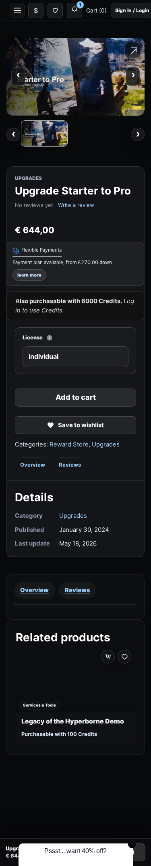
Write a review (76, 205)
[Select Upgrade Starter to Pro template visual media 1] (44, 133)
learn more (29, 275)
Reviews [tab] (77, 590)
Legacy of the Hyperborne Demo (72, 721)
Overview (32, 464)
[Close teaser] (132, 844)
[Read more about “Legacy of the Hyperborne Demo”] (108, 656)
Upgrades (106, 444)
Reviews (70, 464)
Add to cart (76, 397)
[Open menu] (17, 10)
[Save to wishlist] (124, 656)
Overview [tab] (34, 590)
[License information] (49, 337)
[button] (76, 854)
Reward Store (69, 444)
